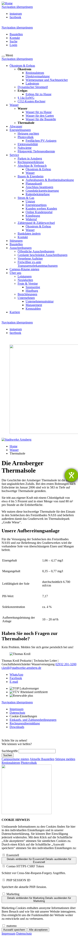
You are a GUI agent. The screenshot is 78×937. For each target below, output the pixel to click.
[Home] (7, 3)
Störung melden (65, 759)
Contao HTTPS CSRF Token (25, 866)
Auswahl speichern (14, 929)
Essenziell (12, 855)
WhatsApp (16, 674)
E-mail (14, 681)
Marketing (12, 894)
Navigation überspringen (17, 7)
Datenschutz (24, 933)
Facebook (16, 678)
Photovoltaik (29, 762)
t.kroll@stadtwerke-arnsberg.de (21, 667)
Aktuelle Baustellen (42, 759)
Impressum (8, 933)
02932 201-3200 (65, 664)
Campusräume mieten (15, 759)
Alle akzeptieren (38, 929)
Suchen (7, 755)
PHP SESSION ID (18, 880)
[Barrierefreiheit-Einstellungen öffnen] (71, 475)
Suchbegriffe (10, 751)
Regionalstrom (11, 762)
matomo (11, 925)
